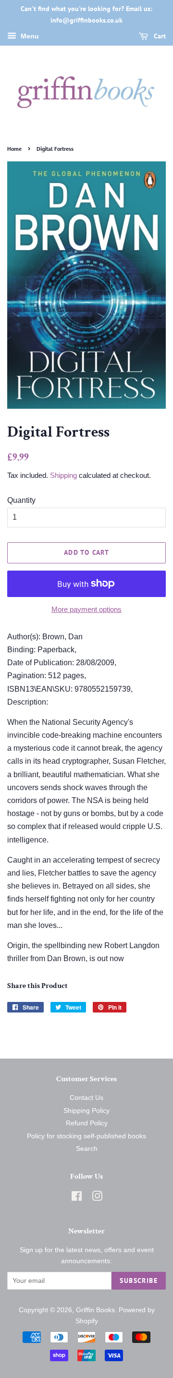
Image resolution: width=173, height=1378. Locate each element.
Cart (159, 36)
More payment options (86, 609)
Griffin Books (95, 1310)
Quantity (21, 500)
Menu (29, 36)
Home (14, 148)
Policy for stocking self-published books (86, 1136)
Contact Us (86, 1097)
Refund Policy (87, 1123)
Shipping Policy (86, 1110)
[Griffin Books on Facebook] (76, 1198)
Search (87, 1148)
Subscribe (139, 1280)
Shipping (63, 475)
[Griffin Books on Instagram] (97, 1198)
